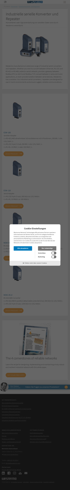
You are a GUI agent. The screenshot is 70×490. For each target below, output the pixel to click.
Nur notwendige (47, 248)
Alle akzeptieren (22, 248)
